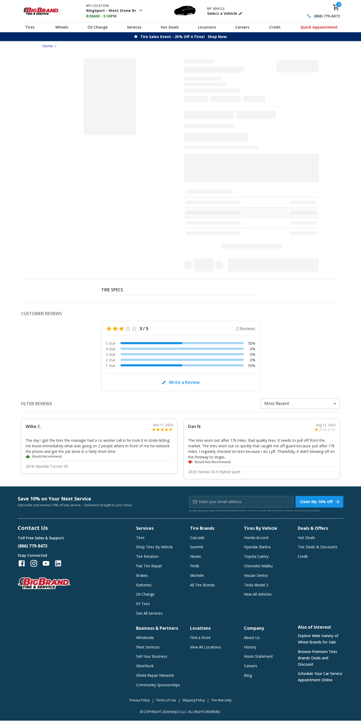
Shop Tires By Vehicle (154, 546)
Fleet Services (148, 647)
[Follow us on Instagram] (34, 563)
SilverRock (145, 665)
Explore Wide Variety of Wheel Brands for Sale (318, 639)
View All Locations (205, 647)
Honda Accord (256, 537)
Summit (196, 546)
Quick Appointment (319, 27)
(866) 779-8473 (327, 16)
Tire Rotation (147, 556)
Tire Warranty (221, 700)
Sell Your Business (151, 656)
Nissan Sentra (256, 575)
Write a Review (184, 382)
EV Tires (143, 603)
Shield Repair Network (155, 675)
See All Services (149, 613)
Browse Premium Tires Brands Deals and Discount (317, 658)
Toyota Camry (256, 556)
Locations (207, 27)
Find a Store (200, 637)
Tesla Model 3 (256, 584)
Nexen (195, 556)
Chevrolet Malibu (258, 565)
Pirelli (194, 565)
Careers (242, 27)
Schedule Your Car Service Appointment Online (320, 676)
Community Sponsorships (158, 684)
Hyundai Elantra (257, 546)
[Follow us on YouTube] (46, 563)
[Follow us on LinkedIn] (58, 563)
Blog (248, 675)
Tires (29, 27)
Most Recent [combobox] (276, 403)
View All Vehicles (258, 594)
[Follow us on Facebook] (22, 563)
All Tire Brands (202, 584)
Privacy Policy (301, 510)
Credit (275, 27)
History (250, 647)
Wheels (61, 27)
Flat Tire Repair (149, 565)
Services (134, 27)
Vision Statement (258, 656)
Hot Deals (170, 27)
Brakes (142, 575)
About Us (252, 637)
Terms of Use (166, 700)
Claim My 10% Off (316, 501)
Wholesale (145, 637)
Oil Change (97, 27)
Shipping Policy (193, 700)
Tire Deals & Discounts (317, 546)
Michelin (197, 575)
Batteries (144, 584)
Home (47, 45)
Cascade (197, 537)
